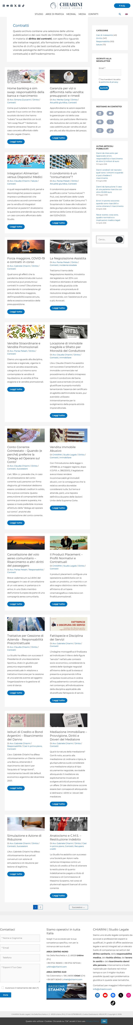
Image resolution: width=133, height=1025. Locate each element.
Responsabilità (36, 569)
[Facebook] (11, 6)
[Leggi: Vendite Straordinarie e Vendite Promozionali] (26, 331)
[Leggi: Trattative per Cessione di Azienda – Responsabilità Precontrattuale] (26, 624)
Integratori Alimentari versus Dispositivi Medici (24, 175)
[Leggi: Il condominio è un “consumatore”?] (68, 161)
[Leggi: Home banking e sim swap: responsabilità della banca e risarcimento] (26, 76)
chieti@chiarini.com (72, 979)
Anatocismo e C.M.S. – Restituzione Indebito (65, 837)
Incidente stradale (68, 265)
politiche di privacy (109, 82)
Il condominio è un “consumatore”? (63, 175)
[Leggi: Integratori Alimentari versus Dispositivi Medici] (26, 161)
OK (104, 1021)
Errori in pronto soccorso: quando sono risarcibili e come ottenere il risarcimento (110, 203)
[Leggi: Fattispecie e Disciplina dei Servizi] (68, 624)
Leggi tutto (17, 142)
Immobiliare (65, 357)
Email (102, 68)
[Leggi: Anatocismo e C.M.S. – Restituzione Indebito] (68, 824)
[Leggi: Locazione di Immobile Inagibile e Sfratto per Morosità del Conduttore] (68, 331)
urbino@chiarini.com (56, 966)
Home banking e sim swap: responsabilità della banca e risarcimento (25, 92)
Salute (34, 181)
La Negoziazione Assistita (68, 258)
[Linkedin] (4, 6)
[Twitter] (15, 6)
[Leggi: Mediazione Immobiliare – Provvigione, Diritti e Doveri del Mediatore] (68, 720)
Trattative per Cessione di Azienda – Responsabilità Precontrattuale (25, 639)
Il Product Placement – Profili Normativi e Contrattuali (66, 558)
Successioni (22, 468)
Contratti (11, 102)
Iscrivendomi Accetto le (110, 80)
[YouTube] (7, 6)
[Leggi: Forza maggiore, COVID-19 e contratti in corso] (26, 246)
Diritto (36, 99)
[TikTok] (23, 6)
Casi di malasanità (104, 35)
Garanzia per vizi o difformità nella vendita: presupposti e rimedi (67, 92)
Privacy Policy (92, 1021)
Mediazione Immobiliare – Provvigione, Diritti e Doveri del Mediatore (68, 735)
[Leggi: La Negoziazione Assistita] (68, 246)
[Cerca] (119, 239)
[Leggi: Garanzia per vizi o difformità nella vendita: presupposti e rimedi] (68, 76)
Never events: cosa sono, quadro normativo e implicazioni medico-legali (108, 217)
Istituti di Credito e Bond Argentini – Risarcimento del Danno (25, 735)
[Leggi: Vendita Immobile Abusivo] (68, 435)
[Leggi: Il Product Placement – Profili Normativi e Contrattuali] (68, 542)
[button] (122, 5)
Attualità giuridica (58, 102)
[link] (126, 14)
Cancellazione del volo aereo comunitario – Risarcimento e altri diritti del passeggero (25, 560)
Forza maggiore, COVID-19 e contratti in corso (26, 260)
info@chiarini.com (102, 989)
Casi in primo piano (32, 746)
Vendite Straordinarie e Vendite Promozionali (23, 345)
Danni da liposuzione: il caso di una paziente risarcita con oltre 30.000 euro (109, 189)
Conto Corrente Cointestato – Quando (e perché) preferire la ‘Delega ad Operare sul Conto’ (24, 454)
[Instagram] (19, 6)
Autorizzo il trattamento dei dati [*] (22, 988)
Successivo (78, 907)
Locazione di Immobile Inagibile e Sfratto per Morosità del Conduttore (67, 347)
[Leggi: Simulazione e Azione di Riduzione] (26, 824)
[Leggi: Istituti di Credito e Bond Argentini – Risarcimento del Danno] (26, 720)
